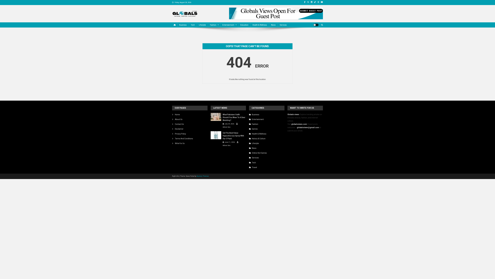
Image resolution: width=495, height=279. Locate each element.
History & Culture (258, 139)
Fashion (213, 25)
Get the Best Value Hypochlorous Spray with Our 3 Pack (233, 136)
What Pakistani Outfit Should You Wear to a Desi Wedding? (234, 117)
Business (183, 25)
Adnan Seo (226, 127)
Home (177, 115)
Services (283, 25)
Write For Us (180, 143)
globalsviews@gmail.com (308, 127)
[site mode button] (316, 25)
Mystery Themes (203, 176)
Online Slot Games (259, 153)
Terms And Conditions (184, 139)
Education (244, 25)
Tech (193, 25)
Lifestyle (202, 25)
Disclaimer (179, 129)
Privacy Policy (180, 134)
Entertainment (228, 25)
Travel (254, 167)
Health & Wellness (260, 25)
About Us (178, 119)
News (273, 25)
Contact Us (179, 124)
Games (255, 129)
